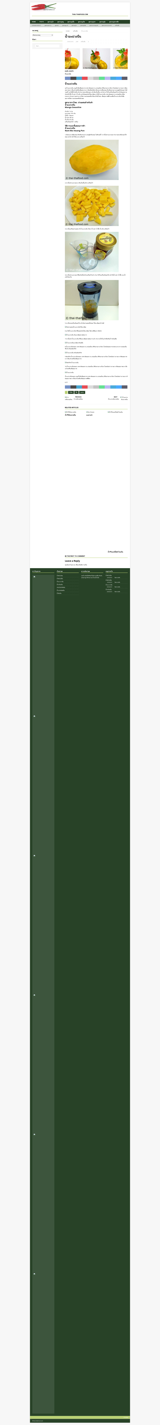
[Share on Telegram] (113, 78)
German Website (36, 25)
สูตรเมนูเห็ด (83, 25)
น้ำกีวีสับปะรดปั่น (70, 415)
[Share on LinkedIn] (79, 78)
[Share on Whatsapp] (102, 78)
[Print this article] (96, 78)
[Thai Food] (44, 10)
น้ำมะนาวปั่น (60, 581)
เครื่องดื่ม (117, 25)
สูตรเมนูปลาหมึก (114, 22)
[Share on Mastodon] (107, 78)
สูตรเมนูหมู (60, 22)
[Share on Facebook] (68, 78)
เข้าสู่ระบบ (72, 565)
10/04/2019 (109, 582)
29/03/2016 (70, 41)
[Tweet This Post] (73, 78)
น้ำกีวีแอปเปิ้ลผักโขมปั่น (115, 552)
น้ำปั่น (71, 392)
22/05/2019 (109, 577)
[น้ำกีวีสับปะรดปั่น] (75, 412)
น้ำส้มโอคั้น (60, 578)
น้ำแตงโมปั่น (96, 577)
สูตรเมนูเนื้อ (71, 22)
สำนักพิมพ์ (126, 1417)
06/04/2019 (109, 591)
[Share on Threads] (124, 78)
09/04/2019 (109, 587)
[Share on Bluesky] (119, 78)
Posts (42, 22)
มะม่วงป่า (89, 415)
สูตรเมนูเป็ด (81, 22)
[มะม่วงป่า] (96, 412)
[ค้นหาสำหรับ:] (47, 46)
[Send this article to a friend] (90, 78)
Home (34, 22)
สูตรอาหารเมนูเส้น (94, 25)
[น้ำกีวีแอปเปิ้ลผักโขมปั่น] (118, 480)
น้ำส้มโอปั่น (60, 575)
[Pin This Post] (85, 78)
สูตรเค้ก (57, 25)
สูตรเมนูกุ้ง (102, 22)
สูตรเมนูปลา (92, 22)
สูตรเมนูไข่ (74, 25)
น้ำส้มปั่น (59, 593)
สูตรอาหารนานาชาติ (106, 25)
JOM (77, 41)
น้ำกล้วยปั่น (60, 584)
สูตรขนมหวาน (48, 25)
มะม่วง (82, 392)
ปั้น (76, 392)
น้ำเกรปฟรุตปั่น (61, 590)
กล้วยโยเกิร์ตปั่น (61, 587)
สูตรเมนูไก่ (51, 22)
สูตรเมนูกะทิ (65, 25)
